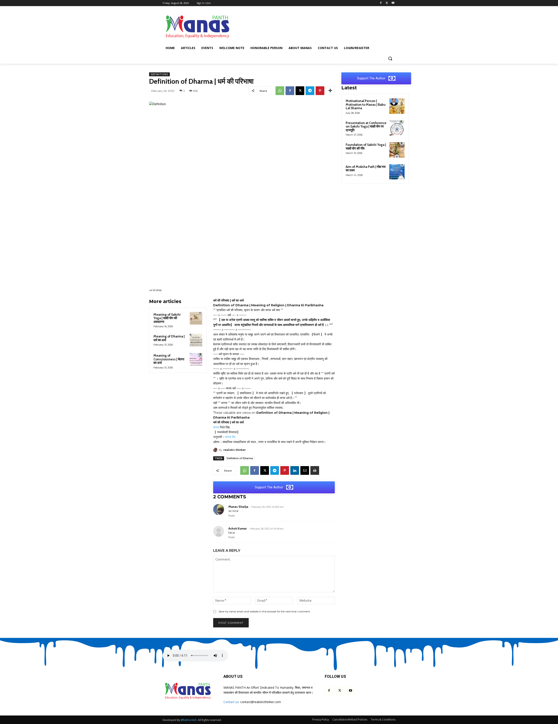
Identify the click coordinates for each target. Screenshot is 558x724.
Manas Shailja (238, 507)
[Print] (314, 470)
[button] (390, 58)
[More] (330, 90)
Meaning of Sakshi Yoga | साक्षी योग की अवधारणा (166, 318)
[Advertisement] (311, 26)
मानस (216, 427)
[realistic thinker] (216, 450)
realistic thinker (234, 449)
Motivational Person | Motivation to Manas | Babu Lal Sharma (366, 104)
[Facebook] (380, 3)
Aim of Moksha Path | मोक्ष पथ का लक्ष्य (366, 168)
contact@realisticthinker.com (260, 702)
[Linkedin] (294, 470)
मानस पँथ (230, 437)
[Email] (304, 470)
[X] (386, 3)
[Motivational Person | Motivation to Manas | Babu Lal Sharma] (397, 106)
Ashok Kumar (237, 528)
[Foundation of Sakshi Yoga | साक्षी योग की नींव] (397, 149)
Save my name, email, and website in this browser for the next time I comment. (264, 611)
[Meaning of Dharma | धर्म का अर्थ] (196, 340)
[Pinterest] (320, 90)
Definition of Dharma (240, 458)
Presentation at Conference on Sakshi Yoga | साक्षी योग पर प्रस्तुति (366, 126)
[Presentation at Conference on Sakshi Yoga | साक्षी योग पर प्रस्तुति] (397, 128)
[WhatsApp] (280, 90)
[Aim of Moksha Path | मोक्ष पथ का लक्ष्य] (397, 171)
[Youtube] (392, 3)
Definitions (159, 74)
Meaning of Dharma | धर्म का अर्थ (169, 338)
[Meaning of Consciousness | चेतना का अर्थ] (196, 359)
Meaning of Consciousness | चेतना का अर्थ (168, 359)
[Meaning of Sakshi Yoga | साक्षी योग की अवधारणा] (196, 318)
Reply (231, 515)
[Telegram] (310, 90)
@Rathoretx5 (189, 720)
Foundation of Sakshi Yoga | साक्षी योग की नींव (366, 146)
